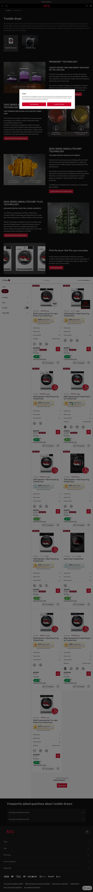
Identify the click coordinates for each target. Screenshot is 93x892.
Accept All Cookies (59, 104)
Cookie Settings (34, 104)
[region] (47, 99)
